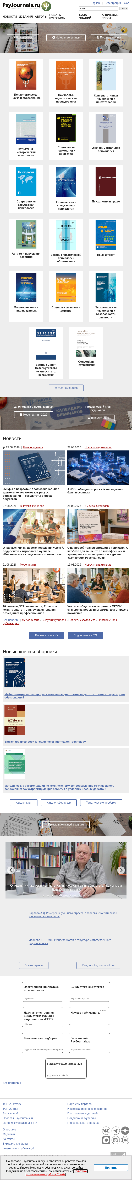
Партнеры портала (79, 1104)
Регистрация (113, 3)
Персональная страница (83, 1122)
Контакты (9, 1139)
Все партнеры (12, 1082)
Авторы (41, 16)
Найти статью (24, 37)
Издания (26, 16)
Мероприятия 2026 (34, 414)
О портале (9, 1129)
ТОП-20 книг (10, 1108)
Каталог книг (24, 802)
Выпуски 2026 (99, 417)
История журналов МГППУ (20, 1122)
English (95, 3)
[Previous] (11, 870)
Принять (111, 1167)
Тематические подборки (101, 802)
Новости (10, 16)
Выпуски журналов (32, 505)
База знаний (11, 1113)
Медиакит (9, 1134)
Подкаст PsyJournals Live (98, 965)
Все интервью (34, 965)
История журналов (67, 37)
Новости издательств (98, 447)
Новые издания (33, 447)
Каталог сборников (59, 802)
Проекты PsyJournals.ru (18, 1118)
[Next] (121, 870)
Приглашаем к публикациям (66, 824)
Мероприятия (28, 564)
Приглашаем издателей (82, 1113)
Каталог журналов (66, 387)
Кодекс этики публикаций (19, 1148)
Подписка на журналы (81, 1118)
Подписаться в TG (85, 635)
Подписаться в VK (46, 635)
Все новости (11, 620)
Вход (126, 3)
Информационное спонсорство (87, 1108)
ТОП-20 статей (12, 1104)
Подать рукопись (110, 37)
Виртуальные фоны (15, 1143)
